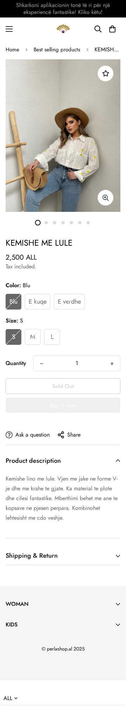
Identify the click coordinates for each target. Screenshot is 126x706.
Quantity (16, 363)
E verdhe (69, 301)
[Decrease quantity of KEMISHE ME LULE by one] (42, 364)
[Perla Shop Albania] (63, 29)
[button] (112, 29)
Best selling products (57, 49)
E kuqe (38, 301)
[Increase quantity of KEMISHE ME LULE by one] (112, 364)
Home (12, 49)
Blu (13, 301)
